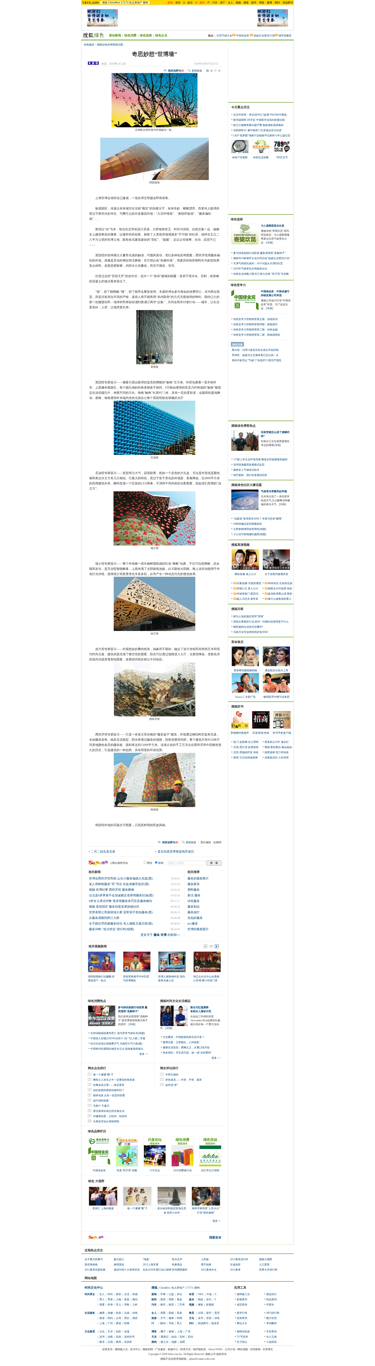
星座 (126, 1299)
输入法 (164, 1341)
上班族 (205, 1259)
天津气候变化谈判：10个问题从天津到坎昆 (258, 263)
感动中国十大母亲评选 (127, 1269)
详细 (132, 1024)
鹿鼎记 (164, 1336)
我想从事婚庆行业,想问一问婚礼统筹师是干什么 (261, 621)
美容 (118, 1294)
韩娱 (200, 1299)
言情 (235, 747)
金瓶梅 (243, 741)
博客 (261, 2)
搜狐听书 (237, 706)
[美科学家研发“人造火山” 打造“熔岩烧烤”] (206, 1196)
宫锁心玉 (242, 588)
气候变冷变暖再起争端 (274, 491)
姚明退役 (119, 1264)
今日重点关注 (240, 107)
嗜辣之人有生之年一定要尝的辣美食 (114, 1079)
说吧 (182, 1341)
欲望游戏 (253, 747)
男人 (102, 1299)
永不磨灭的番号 (94, 1259)
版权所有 (221, 1354)
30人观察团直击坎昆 (272, 225)
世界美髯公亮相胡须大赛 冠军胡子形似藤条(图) (121, 912)
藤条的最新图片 (198, 878)
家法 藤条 (194, 895)
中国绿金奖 (242, 35)
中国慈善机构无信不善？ (190, 1037)
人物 (118, 1299)
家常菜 (254, 598)
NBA (201, 1294)
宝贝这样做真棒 (249, 757)
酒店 (135, 1318)
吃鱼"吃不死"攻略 (127, 1170)
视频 (238, 2)
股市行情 (242, 1312)
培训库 (128, 1341)
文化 (102, 1331)
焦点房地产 (135, 2)
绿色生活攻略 (261, 157)
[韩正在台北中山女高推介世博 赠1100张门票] (206, 961)
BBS (277, 2)
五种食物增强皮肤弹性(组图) (249, 529)
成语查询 (242, 1304)
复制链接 (197, 70)
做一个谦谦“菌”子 (103, 1074)
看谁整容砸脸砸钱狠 (245, 670)
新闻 (154, 1294)
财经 (154, 1299)
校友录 (215, 1323)
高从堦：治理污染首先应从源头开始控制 (255, 349)
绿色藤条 (194, 901)
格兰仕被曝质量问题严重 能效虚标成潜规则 (258, 125)
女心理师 (253, 741)
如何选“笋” (171, 1085)
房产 (222, 2)
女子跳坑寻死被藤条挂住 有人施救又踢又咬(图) (121, 923)
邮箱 (171, 1331)
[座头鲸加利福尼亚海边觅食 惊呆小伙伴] (171, 1196)
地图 (174, 1341)
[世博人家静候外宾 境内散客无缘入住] (171, 961)
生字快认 (242, 1341)
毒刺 (289, 593)
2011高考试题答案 (95, 1269)
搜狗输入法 (243, 1294)
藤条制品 (194, 906)
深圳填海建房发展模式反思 (249, 464)
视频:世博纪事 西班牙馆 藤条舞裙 (111, 889)
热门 (235, 741)
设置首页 (107, 1349)
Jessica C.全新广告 (245, 696)
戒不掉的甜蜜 (101, 1100)
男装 (110, 1299)
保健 (110, 1312)
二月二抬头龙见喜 (103, 851)
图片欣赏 (271, 1318)
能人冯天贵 (243, 598)
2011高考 (235, 1269)
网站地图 (242, 1349)
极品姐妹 (286, 747)
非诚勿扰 (235, 1264)
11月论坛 (155, 1170)
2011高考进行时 (239, 1259)
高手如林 (206, 1264)
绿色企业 (161, 35)
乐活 (126, 1294)
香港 (118, 1323)
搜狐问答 (237, 609)
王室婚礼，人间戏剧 (187, 1042)
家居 (171, 1304)
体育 (178, 2)
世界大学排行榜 (268, 1269)
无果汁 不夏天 (101, 1105)
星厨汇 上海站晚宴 (103, 1208)
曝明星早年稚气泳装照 (276, 696)
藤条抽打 (194, 912)
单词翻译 (271, 1323)
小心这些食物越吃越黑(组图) (249, 534)
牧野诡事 (270, 752)
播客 (246, 2)
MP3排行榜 (272, 1312)
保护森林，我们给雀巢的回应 (250, 475)
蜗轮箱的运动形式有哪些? (248, 626)
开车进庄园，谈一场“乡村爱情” (194, 1052)
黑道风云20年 (272, 741)
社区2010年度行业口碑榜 (157, 1269)
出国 (110, 1341)
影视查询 (242, 1299)
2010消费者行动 (182, 1170)
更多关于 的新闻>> (160, 934)
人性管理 (283, 757)
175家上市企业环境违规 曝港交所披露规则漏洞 (260, 459)
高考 (118, 1341)
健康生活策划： (172, 1047)
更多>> (216, 1220)
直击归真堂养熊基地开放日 (176, 851)
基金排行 (271, 1294)
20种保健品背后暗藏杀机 (247, 523)
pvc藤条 (193, 923)
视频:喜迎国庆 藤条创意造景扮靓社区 (114, 906)
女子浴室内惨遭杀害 (276, 574)
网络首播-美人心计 (245, 574)
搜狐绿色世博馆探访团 (110, 44)
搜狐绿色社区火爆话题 (246, 485)
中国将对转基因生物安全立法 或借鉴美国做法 (116, 1048)
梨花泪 (254, 593)
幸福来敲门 (243, 593)
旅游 (102, 1318)
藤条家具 (194, 884)
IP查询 (270, 1304)
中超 (209, 1294)
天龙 (154, 1336)
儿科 (135, 1304)
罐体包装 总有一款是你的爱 (109, 1095)
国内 (110, 1318)
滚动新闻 (115, 35)
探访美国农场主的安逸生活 (108, 1111)
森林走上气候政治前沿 (246, 469)
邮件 (254, 2)
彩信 (190, 1336)
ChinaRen (114, 2)
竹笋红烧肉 (171, 1074)
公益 (171, 1294)
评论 (179, 1294)
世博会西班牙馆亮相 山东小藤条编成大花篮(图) (121, 878)
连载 (110, 1336)
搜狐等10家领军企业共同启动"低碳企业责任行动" (261, 258)
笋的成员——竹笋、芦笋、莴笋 (183, 1079)
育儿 (118, 1304)
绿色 (135, 1312)
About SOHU (215, 1349)
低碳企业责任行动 (264, 35)
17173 (124, 2)
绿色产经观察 (240, 157)
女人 (230, 2)
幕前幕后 (275, 747)
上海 (102, 1323)
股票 (163, 1299)
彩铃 (182, 1336)
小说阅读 (271, 1341)
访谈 (126, 1312)
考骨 (255, 752)
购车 (163, 1304)
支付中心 (135, 1349)
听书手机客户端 (282, 732)
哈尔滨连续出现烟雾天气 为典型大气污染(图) (116, 1043)
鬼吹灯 (285, 741)
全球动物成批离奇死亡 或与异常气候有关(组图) (117, 1033)
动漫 (126, 1331)
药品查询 (271, 1299)
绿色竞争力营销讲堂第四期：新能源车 (255, 324)
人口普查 (264, 1264)
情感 (135, 1294)
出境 (118, 1318)
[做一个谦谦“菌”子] (137, 1196)
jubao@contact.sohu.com (202, 1358)
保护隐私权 (199, 1349)
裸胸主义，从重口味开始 (195, 1047)
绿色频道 (89, 44)
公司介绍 (230, 1349)
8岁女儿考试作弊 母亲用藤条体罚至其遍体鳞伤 (120, 901)
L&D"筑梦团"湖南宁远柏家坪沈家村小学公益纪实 (261, 135)
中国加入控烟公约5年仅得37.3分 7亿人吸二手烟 (117, 1038)
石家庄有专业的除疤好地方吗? (250, 632)
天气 (163, 1318)
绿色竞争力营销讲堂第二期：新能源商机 (256, 334)
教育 (102, 1341)
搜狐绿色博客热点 (243, 425)
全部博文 (268, 1349)
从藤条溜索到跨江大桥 (104, 918)
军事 (163, 1294)
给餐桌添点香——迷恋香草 (108, 1085)
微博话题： (169, 1042)
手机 (171, 1323)
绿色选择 (146, 35)
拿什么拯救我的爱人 (279, 598)
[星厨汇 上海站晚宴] (103, 1196)
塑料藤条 (194, 889)
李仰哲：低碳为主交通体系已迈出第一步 (255, 355)
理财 (171, 1299)
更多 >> (143, 1054)
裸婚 (267, 747)
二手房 (181, 1304)
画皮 (289, 588)
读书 (102, 1336)
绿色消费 (130, 35)
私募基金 (177, 1264)
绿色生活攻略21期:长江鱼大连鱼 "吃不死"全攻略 (261, 273)
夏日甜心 (119, 1259)
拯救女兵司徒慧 (277, 588)
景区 (126, 1318)
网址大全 (242, 1323)
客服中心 (173, 1349)
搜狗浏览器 (243, 1331)
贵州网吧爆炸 (180, 1269)
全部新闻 (255, 1349)
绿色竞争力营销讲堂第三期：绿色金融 (255, 329)
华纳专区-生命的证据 (280, 583)
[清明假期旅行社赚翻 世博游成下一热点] (101, 961)
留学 (208, 1312)
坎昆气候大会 (224, 35)
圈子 (163, 1331)
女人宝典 (271, 1336)
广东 (188, 1331)
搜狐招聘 (148, 1349)
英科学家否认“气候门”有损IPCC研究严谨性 (256, 360)
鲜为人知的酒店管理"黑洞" (248, 616)
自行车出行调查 (210, 1170)
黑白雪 (243, 747)
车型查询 (271, 1331)
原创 (118, 1336)
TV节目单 (242, 1336)
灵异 (235, 752)
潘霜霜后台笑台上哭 (276, 670)
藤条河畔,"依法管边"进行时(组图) (111, 929)
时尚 (110, 1294)
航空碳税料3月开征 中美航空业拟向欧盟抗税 (259, 119)
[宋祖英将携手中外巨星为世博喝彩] (136, 961)
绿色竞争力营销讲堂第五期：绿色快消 (255, 319)
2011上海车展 (150, 1264)
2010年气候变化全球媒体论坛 (250, 268)
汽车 (214, 2)
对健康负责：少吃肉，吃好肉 (110, 1116)
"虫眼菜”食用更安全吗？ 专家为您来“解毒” (258, 518)
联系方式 (185, 1349)
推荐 (235, 757)
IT (208, 2)
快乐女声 (177, 1259)
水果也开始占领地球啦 (106, 1121)
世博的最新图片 (198, 929)
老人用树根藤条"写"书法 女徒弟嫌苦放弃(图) (119, 884)
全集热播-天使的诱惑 (249, 583)
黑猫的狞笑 (246, 752)
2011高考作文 (209, 1269)
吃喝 (126, 1323)
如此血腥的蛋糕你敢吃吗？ (108, 1090)
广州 (110, 1323)
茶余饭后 (237, 642)
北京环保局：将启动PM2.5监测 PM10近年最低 (260, 114)
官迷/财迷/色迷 (260, 732)
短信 (174, 1336)
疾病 (118, 1312)
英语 (217, 1312)
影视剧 (210, 1304)
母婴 (102, 1304)
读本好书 (129, 1336)
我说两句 (288, 2)
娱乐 (190, 2)
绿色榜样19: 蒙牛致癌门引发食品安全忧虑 (257, 130)
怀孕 (110, 1304)
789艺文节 (282, 157)
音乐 (208, 1299)
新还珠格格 (91, 1264)
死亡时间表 (282, 752)
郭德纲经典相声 (240, 732)
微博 (269, 2)
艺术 (110, 1331)
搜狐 (104, 2)
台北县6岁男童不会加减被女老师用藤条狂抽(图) (121, 895)
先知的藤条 (195, 918)
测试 (135, 1299)
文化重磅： (169, 1037)
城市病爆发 (284, 35)
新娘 (171, 1312)
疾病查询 (242, 1318)
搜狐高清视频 (240, 544)
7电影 (146, 1259)
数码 (163, 1323)
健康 (102, 1312)
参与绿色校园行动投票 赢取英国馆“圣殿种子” (259, 253)
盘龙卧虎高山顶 (277, 593)
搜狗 (145, 2)
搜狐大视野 (265, 1259)
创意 (118, 1331)
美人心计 (253, 588)
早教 (126, 1304)
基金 (179, 1299)
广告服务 (160, 1349)
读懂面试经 (271, 757)
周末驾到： (169, 1052)
